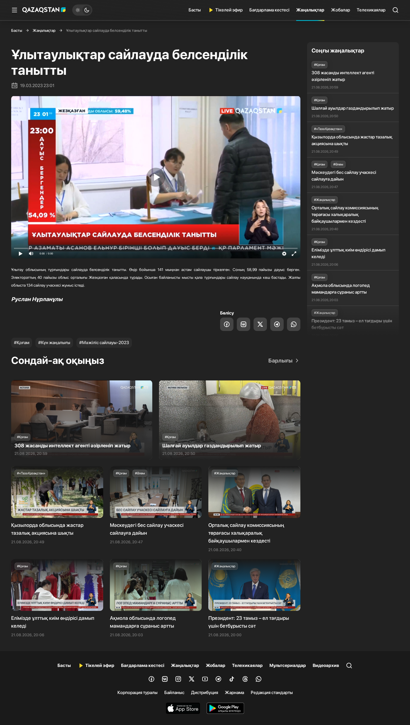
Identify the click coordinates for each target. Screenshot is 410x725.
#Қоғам (21, 342)
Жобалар (340, 10)
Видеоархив (326, 665)
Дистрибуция (204, 692)
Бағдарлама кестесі (269, 10)
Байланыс (174, 692)
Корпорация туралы (137, 692)
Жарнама (234, 692)
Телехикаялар (371, 10)
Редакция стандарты (272, 692)
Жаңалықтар (310, 10)
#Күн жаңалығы (54, 342)
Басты (195, 10)
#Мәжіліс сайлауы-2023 (104, 342)
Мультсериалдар (287, 665)
